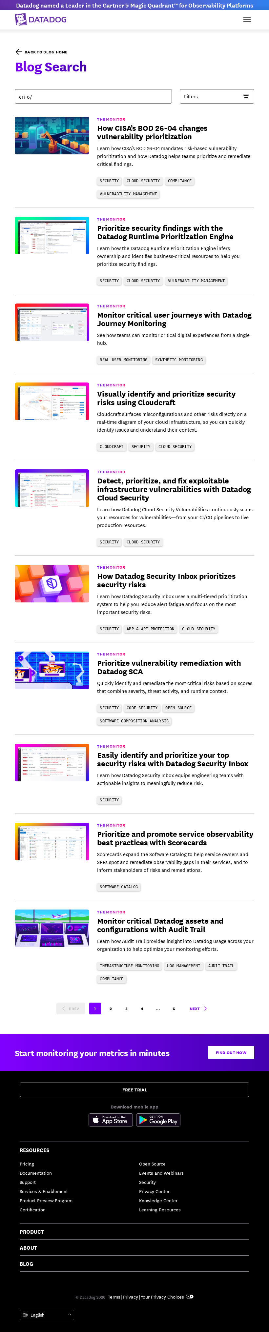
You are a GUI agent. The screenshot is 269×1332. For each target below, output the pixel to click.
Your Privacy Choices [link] (162, 1296)
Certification (33, 1209)
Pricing (27, 1163)
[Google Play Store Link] (158, 1120)
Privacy (130, 1296)
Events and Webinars (161, 1172)
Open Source (152, 1163)
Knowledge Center (158, 1200)
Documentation (36, 1172)
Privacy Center (154, 1191)
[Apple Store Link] (112, 1120)
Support (28, 1182)
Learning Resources (160, 1209)
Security (147, 1182)
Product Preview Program (46, 1200)
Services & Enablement (44, 1191)
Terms (114, 1296)
